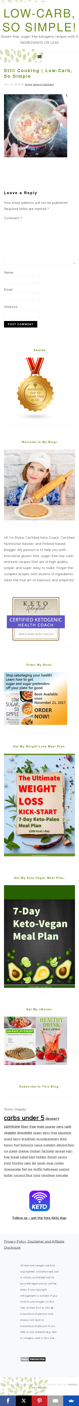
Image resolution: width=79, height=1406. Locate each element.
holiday (41, 1157)
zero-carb (63, 1127)
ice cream (11, 1151)
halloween (50, 1169)
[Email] (55, 1400)
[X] (24, 1400)
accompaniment (47, 1139)
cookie (59, 1163)
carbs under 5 (24, 1117)
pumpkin (50, 1145)
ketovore (27, 1145)
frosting (17, 1163)
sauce (38, 1145)
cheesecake (12, 1169)
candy (41, 1163)
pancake (62, 1175)
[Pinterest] (39, 1400)
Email (8, 289)
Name (8, 272)
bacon (8, 1145)
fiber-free (28, 1127)
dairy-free (50, 1132)
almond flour (65, 1145)
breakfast (29, 1139)
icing (36, 1175)
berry (17, 1139)
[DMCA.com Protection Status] (33, 1360)
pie (30, 1169)
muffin (38, 1169)
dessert (52, 1118)
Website (11, 307)
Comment (13, 218)
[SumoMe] (71, 1400)
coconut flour (23, 1175)
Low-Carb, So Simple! (39, 19)
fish (24, 1169)
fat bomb (48, 1151)
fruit (17, 1145)
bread (15, 1157)
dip (34, 1163)
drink (63, 1139)
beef (32, 1157)
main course (46, 1127)
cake (27, 1163)
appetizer (65, 1132)
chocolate (24, 1133)
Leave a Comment (43, 84)
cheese (24, 1151)
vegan (37, 1132)
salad (24, 1157)
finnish (52, 1157)
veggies (10, 1133)
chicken (35, 1151)
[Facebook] (8, 1400)
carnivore (12, 1126)
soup (50, 1163)
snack (8, 1139)
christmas (48, 1175)
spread (60, 1151)
